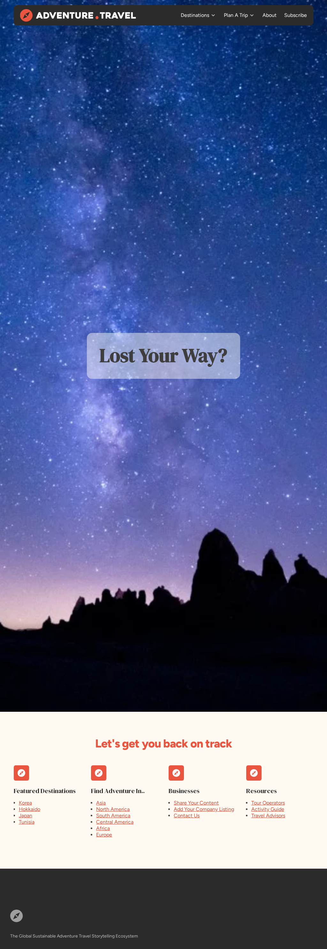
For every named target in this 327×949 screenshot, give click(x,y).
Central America (114, 822)
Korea (25, 803)
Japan (25, 816)
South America (113, 816)
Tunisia (26, 822)
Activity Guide (267, 809)
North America (113, 809)
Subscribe (295, 15)
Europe (104, 835)
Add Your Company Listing (204, 809)
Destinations (195, 15)
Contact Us (187, 816)
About (269, 15)
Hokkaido (29, 809)
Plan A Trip (236, 15)
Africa (103, 828)
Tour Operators (268, 803)
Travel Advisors (268, 816)
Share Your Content (196, 803)
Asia (101, 803)
